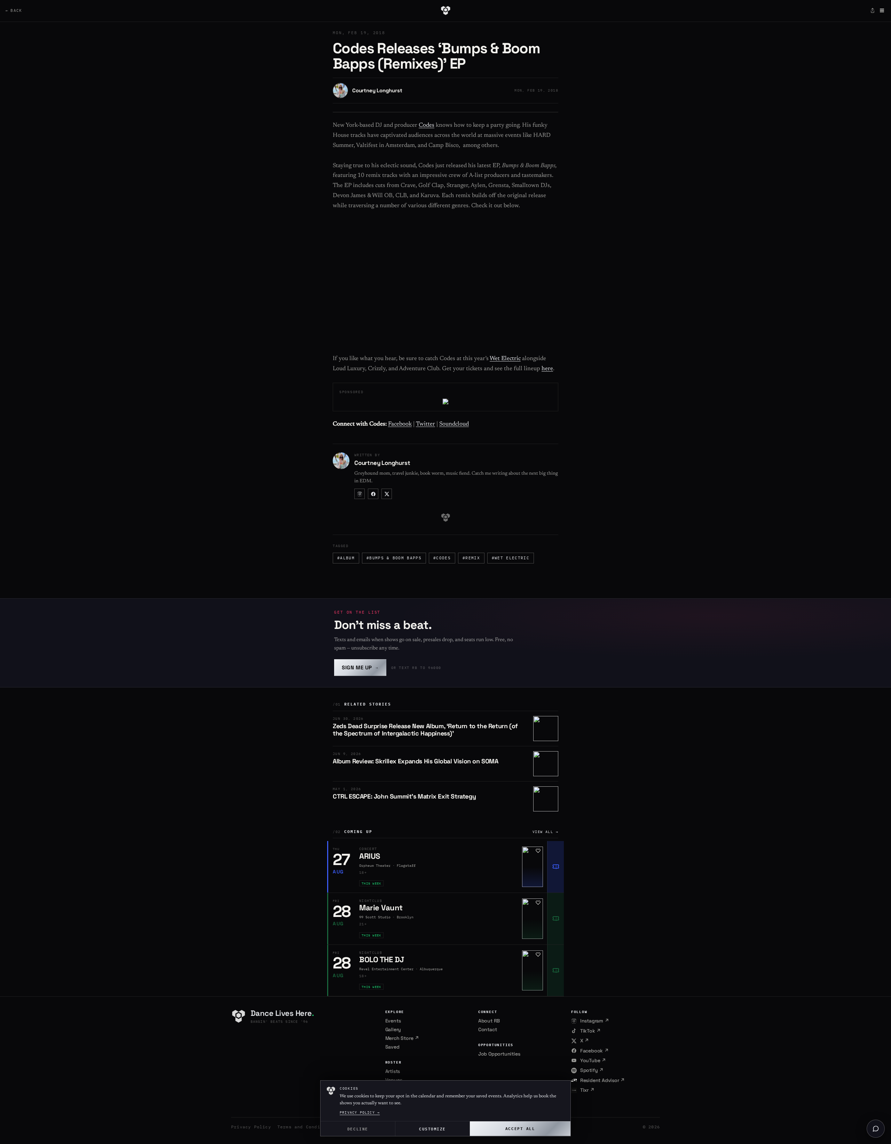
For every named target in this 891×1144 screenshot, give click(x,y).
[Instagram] (359, 494)
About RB (489, 1021)
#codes (442, 557)
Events (393, 1021)
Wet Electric (505, 359)
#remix (471, 557)
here (547, 369)
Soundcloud (454, 424)
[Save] (538, 850)
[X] (386, 494)
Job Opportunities (499, 1054)
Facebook (400, 424)
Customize (432, 1128)
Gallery (393, 1029)
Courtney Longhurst (377, 90)
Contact (487, 1029)
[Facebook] (373, 494)
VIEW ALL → (545, 832)
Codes (426, 126)
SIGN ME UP (360, 667)
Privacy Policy (251, 1126)
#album (346, 557)
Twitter (425, 424)
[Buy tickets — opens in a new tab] (555, 867)
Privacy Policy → (360, 1112)
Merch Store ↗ (402, 1038)
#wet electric (510, 557)
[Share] (872, 10)
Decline (357, 1128)
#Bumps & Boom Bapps (393, 557)
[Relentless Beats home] (445, 10)
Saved (392, 1047)
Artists (392, 1071)
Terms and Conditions (305, 1126)
